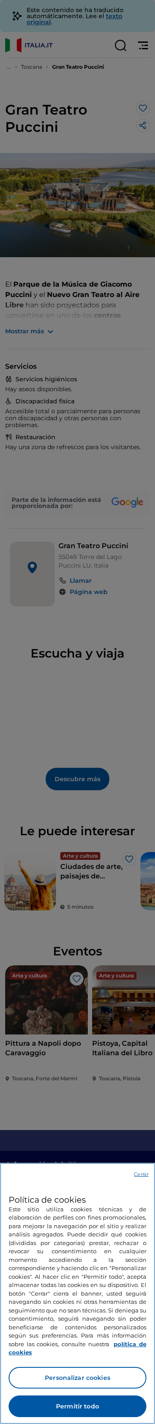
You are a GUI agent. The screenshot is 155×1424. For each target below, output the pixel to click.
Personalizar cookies (77, 1378)
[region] (77, 1293)
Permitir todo (77, 1406)
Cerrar (141, 1174)
